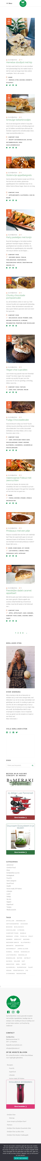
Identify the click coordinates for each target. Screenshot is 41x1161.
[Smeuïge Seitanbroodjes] (20, 103)
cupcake (20, 389)
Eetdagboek (10, 875)
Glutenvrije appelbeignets (19, 175)
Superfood (10, 904)
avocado (24, 924)
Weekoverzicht (11, 910)
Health (9, 886)
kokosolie (16, 320)
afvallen (10, 920)
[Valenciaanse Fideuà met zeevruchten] (20, 465)
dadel (20, 615)
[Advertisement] (20, 746)
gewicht (17, 939)
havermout (11, 948)
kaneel (9, 952)
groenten (19, 945)
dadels (23, 933)
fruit (31, 936)
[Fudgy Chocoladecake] (20, 407)
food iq (23, 936)
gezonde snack (14, 257)
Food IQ (9, 878)
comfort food (11, 615)
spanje (29, 498)
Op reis (9, 899)
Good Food (10, 883)
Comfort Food (13, 137)
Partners (9, 1125)
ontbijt (27, 958)
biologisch (13, 317)
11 (21, 60)
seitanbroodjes (12, 142)
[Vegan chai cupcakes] (20, 349)
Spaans (23, 498)
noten (19, 958)
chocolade (11, 930)
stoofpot (9, 82)
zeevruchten (11, 500)
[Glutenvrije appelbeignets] (20, 162)
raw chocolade (29, 323)
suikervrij (19, 445)
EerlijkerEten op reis (13, 873)
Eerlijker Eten (11, 1115)
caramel (30, 613)
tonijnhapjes (11, 260)
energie (11, 80)
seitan (29, 139)
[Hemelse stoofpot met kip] (20, 37)
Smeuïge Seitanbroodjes (18, 119)
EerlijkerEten (13, 60)
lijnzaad (24, 320)
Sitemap (11, 1118)
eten (17, 80)
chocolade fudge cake (21, 439)
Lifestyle (9, 891)
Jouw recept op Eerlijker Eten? (16, 1121)
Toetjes (23, 387)
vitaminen (10, 973)
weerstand (21, 973)
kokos (16, 952)
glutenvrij (24, 195)
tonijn (23, 257)
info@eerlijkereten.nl (12, 1048)
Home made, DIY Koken (21, 548)
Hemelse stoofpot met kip (19, 62)
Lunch (8, 894)
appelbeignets (14, 195)
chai (14, 389)
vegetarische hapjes (14, 262)
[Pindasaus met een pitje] (20, 518)
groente (29, 80)
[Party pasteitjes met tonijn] (20, 220)
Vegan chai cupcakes (16, 369)
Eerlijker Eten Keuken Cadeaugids (17, 1135)
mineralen (10, 958)
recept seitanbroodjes (17, 139)
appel (11, 613)
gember (9, 939)
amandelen (20, 920)
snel (18, 964)
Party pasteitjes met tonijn (19, 237)
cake (30, 317)
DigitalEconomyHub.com (14, 1045)
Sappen (9, 902)
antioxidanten (12, 924)
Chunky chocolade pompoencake (15, 296)
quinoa (9, 961)
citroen (20, 930)
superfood (21, 967)
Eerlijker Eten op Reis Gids (15, 1131)
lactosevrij (13, 550)
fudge (20, 442)
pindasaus (10, 553)
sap (23, 961)
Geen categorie (11, 881)
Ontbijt (9, 896)
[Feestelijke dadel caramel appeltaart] (20, 574)
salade (17, 961)
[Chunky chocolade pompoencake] (20, 283)
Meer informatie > (12, 719)
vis (13, 265)
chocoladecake (12, 442)
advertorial (10, 865)
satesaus (22, 553)
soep (24, 964)
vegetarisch (21, 260)
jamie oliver (23, 948)
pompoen (19, 323)
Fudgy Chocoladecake (17, 419)
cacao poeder (23, 317)
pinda (27, 550)
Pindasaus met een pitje (18, 530)
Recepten (10, 1065)
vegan (26, 389)
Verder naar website (21, 1158)
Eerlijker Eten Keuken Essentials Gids (19, 1128)
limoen (21, 550)
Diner (10, 77)
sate (16, 553)
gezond (22, 80)
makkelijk (22, 955)
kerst (31, 615)
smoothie (10, 964)
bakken (9, 927)
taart (8, 618)
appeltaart (18, 613)
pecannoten (10, 323)
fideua (11, 498)
